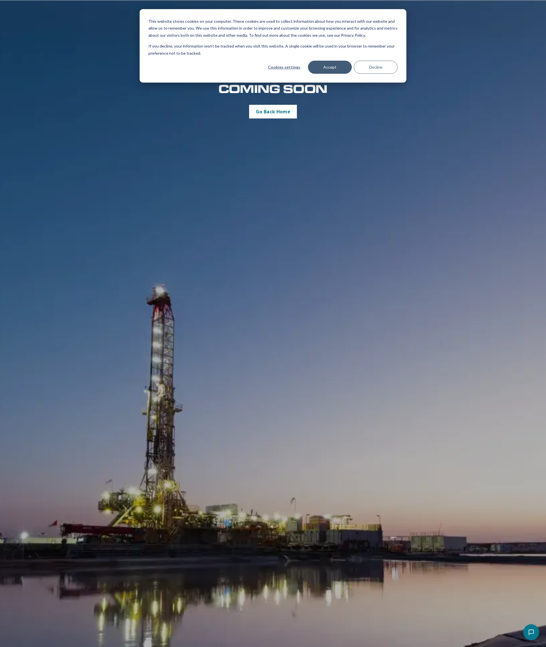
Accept (329, 67)
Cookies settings (284, 67)
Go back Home (273, 111)
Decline (375, 67)
